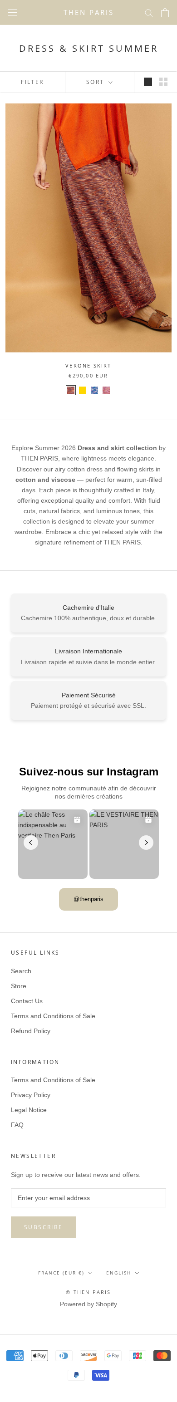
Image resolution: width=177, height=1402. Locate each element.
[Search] (149, 12)
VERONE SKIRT (88, 365)
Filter (32, 82)
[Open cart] (165, 12)
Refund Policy (30, 1030)
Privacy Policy (30, 1094)
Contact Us (27, 1001)
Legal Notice (29, 1109)
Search (21, 971)
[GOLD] (82, 390)
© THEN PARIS (88, 1292)
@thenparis (88, 899)
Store (18, 986)
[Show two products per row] (163, 82)
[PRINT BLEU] (94, 390)
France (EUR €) (61, 1273)
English (118, 1273)
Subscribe (43, 1227)
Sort (96, 82)
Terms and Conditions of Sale (53, 1016)
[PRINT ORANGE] (70, 390)
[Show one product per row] (148, 82)
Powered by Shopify (88, 1304)
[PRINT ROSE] (106, 390)
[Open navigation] (12, 12)
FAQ (17, 1124)
